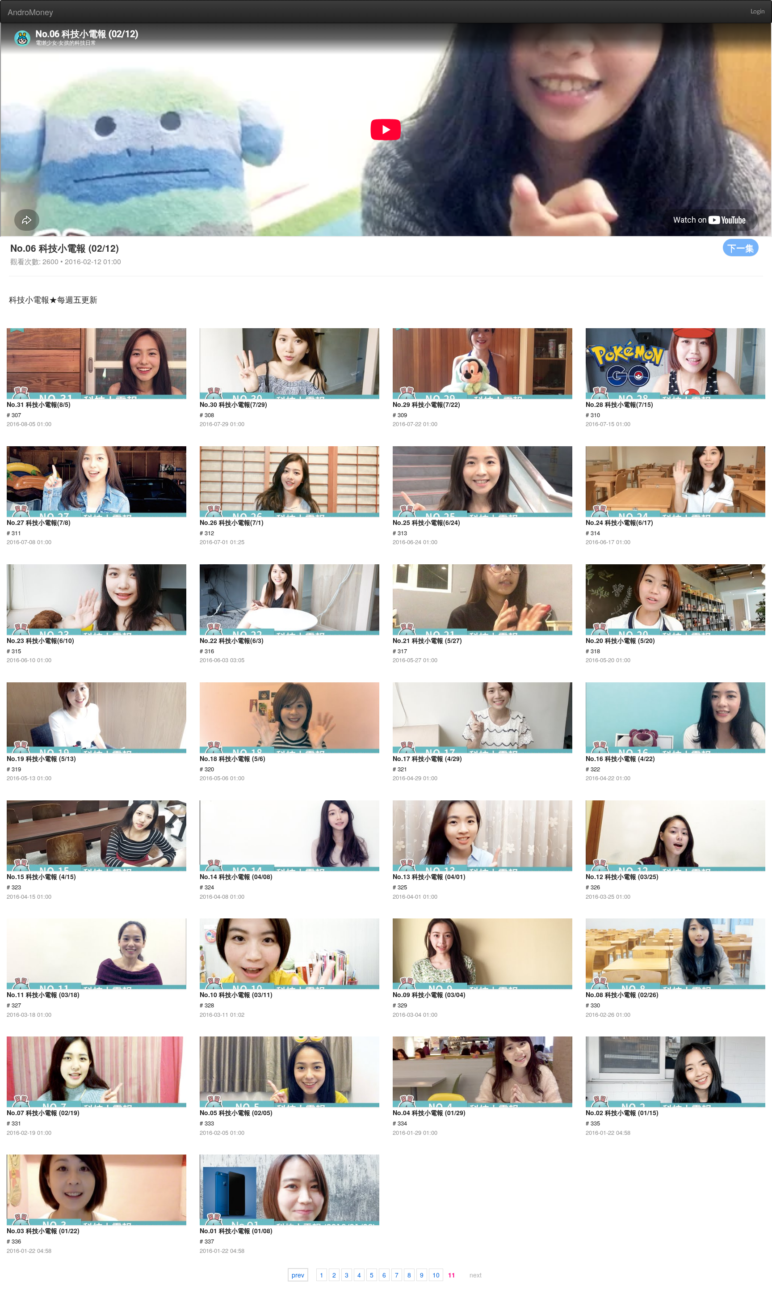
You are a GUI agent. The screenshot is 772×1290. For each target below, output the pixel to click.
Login (758, 11)
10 (436, 1274)
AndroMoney (30, 11)
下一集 (740, 247)
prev (298, 1274)
